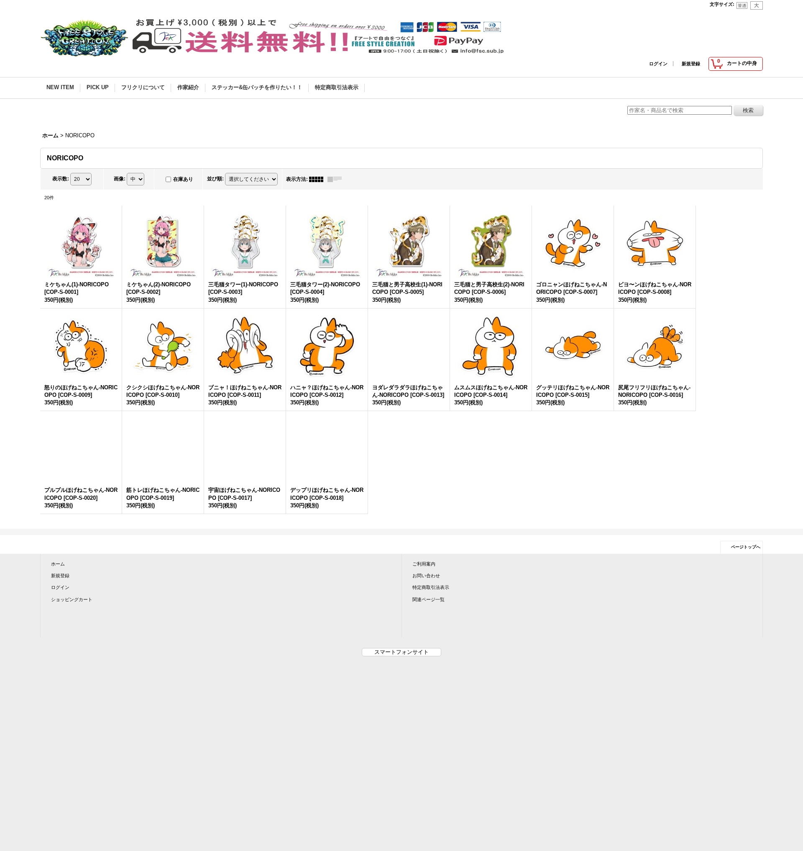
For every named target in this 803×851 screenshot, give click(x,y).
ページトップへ (745, 547)
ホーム (58, 563)
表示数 (60, 179)
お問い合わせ (426, 575)
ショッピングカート (71, 599)
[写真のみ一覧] (318, 179)
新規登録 (691, 63)
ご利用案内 (423, 563)
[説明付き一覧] (336, 179)
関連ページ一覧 (428, 599)
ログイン (658, 63)
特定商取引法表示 (430, 587)
